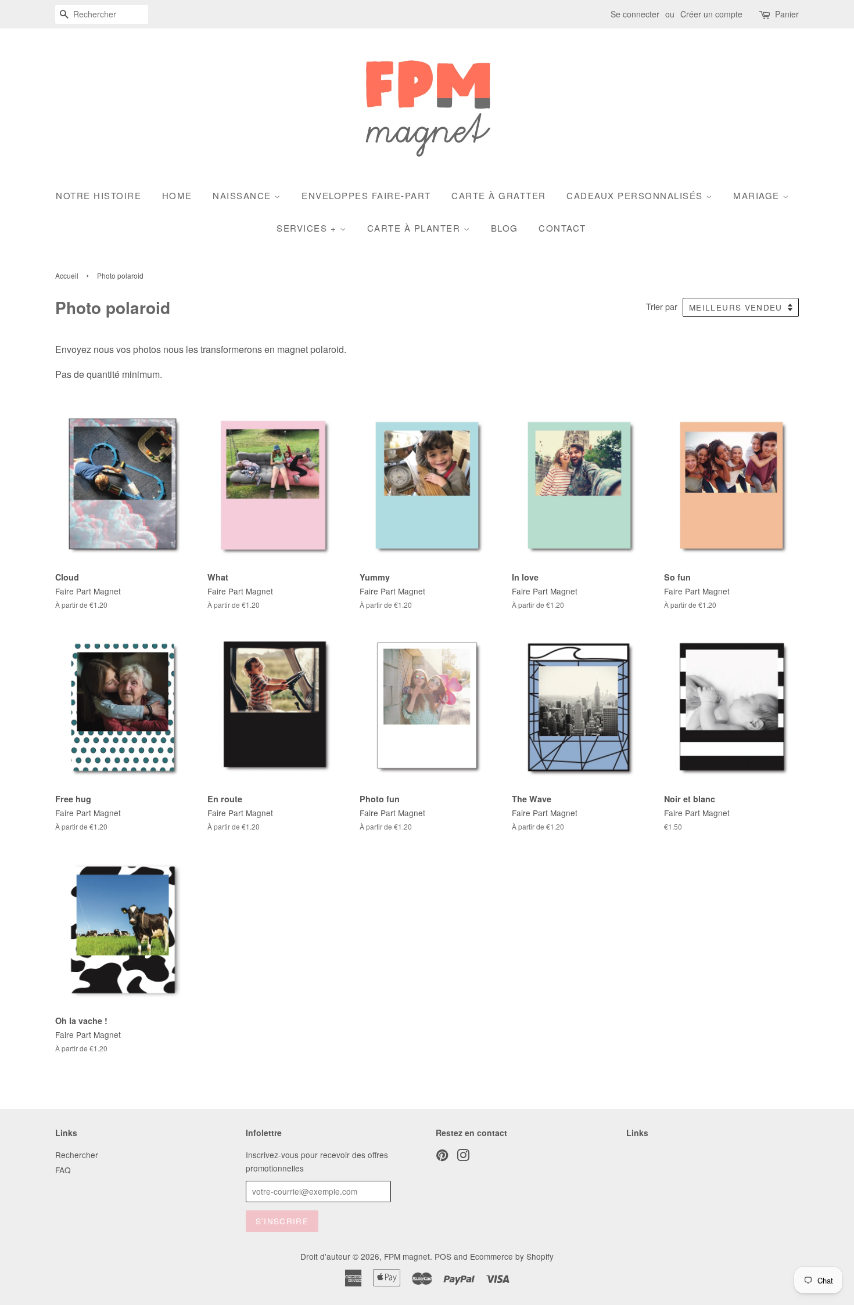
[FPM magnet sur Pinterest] (442, 1157)
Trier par (661, 306)
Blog (504, 228)
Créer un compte (711, 14)
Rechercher (76, 1154)
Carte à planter (415, 228)
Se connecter (635, 14)
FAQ (63, 1170)
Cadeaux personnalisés (636, 195)
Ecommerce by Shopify (512, 1256)
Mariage (758, 195)
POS (443, 1256)
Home (177, 195)
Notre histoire (98, 195)
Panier (787, 14)
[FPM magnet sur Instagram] (463, 1157)
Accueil (66, 275)
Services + (308, 228)
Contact (562, 228)
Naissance (243, 195)
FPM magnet (407, 1256)
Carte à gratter (498, 195)
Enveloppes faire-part (366, 195)
